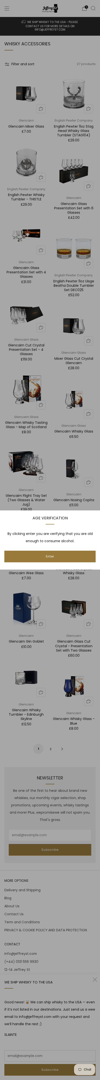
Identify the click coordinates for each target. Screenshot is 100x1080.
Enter (50, 556)
